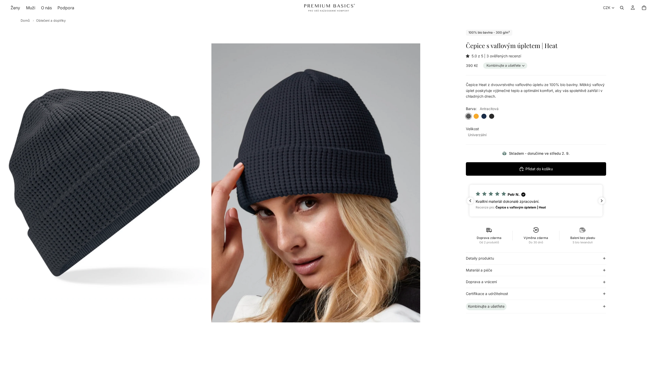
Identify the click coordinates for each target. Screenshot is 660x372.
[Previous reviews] (470, 200)
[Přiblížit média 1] (104, 183)
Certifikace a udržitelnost (487, 293)
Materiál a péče (479, 270)
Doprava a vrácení (481, 282)
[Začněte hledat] (622, 7)
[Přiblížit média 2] (315, 183)
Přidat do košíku (539, 169)
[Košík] (644, 7)
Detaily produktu (480, 258)
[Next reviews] (601, 200)
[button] (469, 56)
